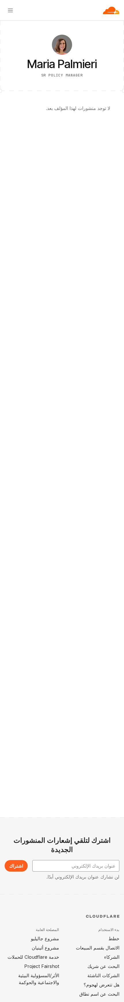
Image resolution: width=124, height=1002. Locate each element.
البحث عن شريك (103, 966)
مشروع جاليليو (45, 938)
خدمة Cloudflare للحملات (33, 957)
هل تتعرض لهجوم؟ (101, 985)
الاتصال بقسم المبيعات (97, 948)
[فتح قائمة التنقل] (10, 10)
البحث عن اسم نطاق (99, 994)
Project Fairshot (41, 966)
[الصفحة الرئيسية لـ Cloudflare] (111, 10)
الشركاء (111, 957)
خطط (113, 938)
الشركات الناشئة (103, 975)
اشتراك (16, 866)
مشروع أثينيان (45, 948)
